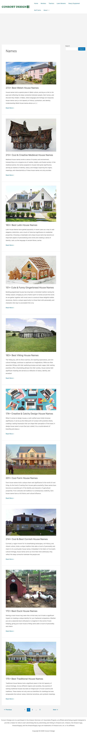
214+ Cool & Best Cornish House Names (27, 539)
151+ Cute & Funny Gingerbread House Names (30, 287)
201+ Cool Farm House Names (22, 478)
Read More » (10, 108)
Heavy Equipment (74, 3)
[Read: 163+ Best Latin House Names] (31, 203)
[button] (48, 10)
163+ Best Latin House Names (21, 225)
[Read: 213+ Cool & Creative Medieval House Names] (31, 135)
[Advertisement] (43, 26)
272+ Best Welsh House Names (22, 88)
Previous (8, 709)
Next (55, 709)
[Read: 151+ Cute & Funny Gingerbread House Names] (31, 270)
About (45, 10)
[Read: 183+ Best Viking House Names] (31, 335)
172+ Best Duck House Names (21, 611)
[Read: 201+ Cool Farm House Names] (31, 459)
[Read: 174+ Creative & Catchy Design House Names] (31, 399)
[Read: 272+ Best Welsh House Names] (31, 73)
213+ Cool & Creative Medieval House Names (29, 155)
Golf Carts (37, 10)
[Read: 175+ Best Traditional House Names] (31, 658)
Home (36, 3)
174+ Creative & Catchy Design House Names (29, 413)
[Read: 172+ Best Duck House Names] (31, 588)
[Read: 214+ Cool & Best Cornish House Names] (31, 522)
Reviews (43, 3)
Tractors (51, 3)
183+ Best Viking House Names (22, 355)
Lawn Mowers (61, 3)
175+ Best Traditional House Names (24, 678)
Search (67, 46)
